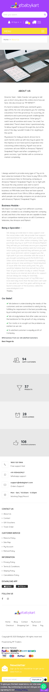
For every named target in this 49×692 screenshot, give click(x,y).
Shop (34, 625)
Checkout (10, 625)
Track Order (9, 527)
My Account (8, 547)
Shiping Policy (9, 571)
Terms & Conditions (12, 566)
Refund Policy (9, 551)
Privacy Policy (9, 562)
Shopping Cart (23, 625)
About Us (7, 514)
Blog (16, 622)
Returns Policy (9, 538)
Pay (41, 625)
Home (6, 39)
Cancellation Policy (11, 575)
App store (8, 586)
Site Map (7, 542)
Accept (44, 690)
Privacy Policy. (21, 690)
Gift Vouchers (9, 522)
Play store (22, 586)
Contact (7, 518)
